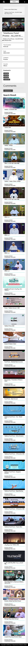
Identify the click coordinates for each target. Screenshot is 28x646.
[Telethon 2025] (14, 120)
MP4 (5, 73)
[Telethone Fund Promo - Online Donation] (14, 429)
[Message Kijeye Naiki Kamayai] (14, 612)
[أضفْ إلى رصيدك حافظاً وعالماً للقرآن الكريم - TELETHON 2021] (14, 556)
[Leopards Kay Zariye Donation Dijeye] (14, 630)
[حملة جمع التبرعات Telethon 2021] (14, 538)
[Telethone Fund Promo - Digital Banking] (14, 484)
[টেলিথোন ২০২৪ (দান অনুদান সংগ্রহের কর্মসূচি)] (14, 156)
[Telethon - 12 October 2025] (14, 103)
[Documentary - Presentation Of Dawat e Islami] (14, 373)
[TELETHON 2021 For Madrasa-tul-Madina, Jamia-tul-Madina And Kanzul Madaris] (14, 575)
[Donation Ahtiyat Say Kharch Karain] (14, 594)
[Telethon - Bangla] (14, 138)
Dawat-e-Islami (7, 9)
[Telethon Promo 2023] (14, 319)
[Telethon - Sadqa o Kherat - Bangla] (14, 174)
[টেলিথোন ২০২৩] (14, 210)
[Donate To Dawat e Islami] (14, 337)
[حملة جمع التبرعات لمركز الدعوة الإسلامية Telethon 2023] (14, 282)
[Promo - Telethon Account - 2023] (14, 301)
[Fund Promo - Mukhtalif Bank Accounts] (14, 355)
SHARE (6, 79)
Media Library (14, 9)
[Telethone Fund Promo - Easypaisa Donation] (14, 465)
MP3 (5, 75)
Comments (8, 90)
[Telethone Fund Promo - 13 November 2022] (14, 447)
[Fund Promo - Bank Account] (14, 392)
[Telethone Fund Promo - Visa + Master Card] (14, 410)
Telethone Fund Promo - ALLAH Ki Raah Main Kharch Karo (13, 13)
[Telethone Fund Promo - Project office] (14, 520)
